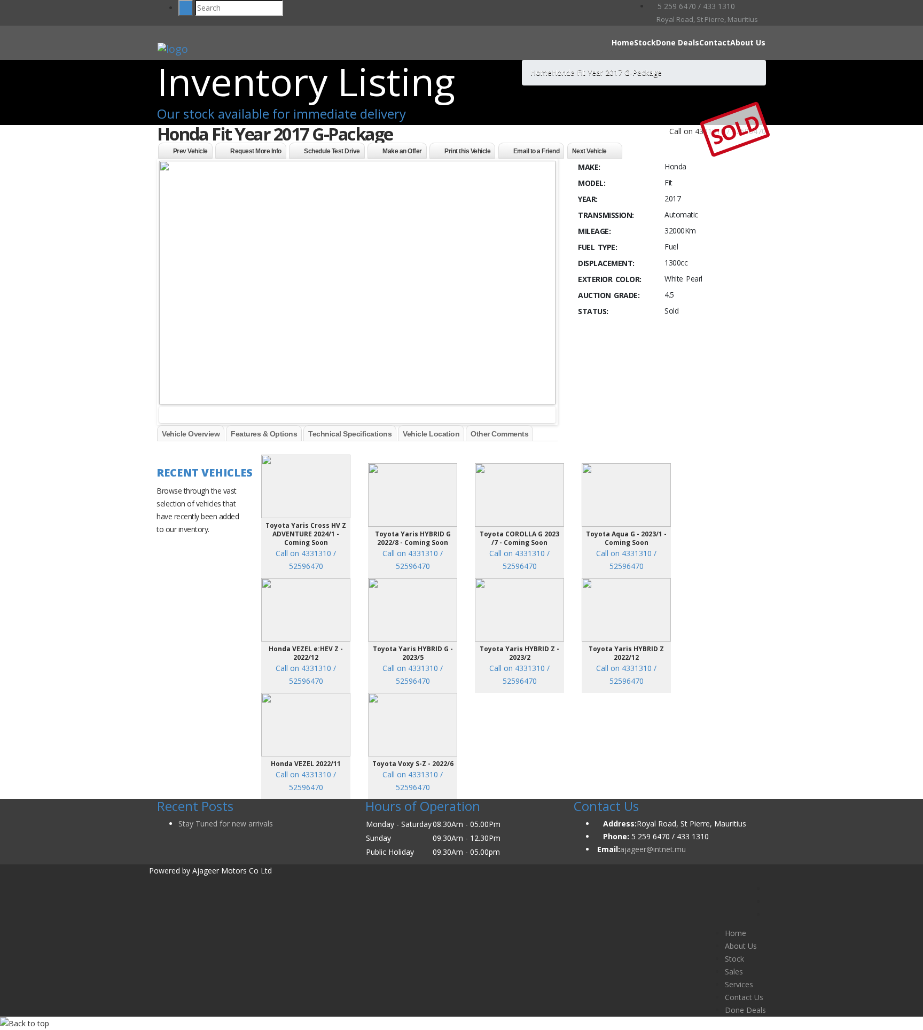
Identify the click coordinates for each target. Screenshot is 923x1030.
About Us (747, 42)
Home (623, 42)
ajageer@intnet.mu (653, 849)
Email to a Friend (536, 151)
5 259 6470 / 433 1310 (695, 6)
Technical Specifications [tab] (350, 434)
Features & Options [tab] (264, 434)
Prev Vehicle (190, 151)
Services (739, 984)
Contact (714, 42)
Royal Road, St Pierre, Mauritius (706, 19)
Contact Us (744, 997)
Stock (645, 42)
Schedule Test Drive (332, 151)
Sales (734, 971)
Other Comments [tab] (499, 434)
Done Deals (677, 42)
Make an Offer (402, 151)
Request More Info (255, 151)
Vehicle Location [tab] (431, 434)
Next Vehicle (589, 151)
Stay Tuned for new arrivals (225, 823)
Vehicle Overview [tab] (191, 434)
